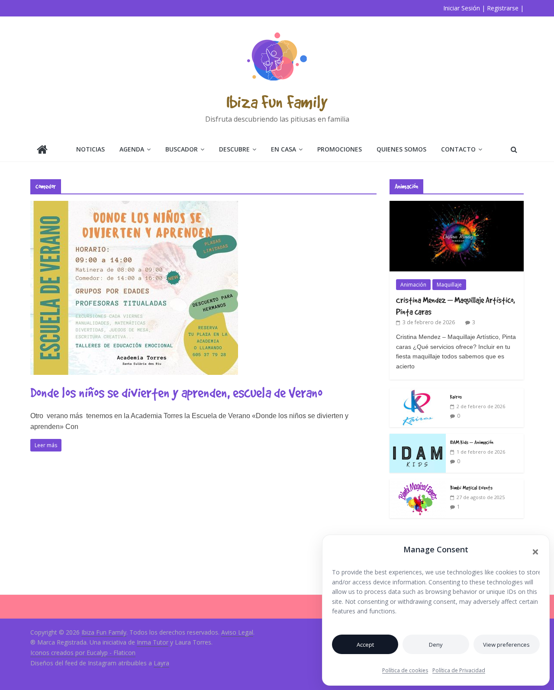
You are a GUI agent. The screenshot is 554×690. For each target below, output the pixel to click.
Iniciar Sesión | (464, 8)
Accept (365, 644)
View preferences (506, 644)
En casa (283, 149)
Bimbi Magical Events (471, 487)
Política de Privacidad (458, 670)
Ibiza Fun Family (277, 101)
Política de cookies (405, 670)
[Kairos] (418, 393)
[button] (535, 552)
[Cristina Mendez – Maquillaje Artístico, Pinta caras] (457, 205)
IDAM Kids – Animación (471, 442)
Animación (413, 284)
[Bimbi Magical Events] (418, 484)
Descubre (234, 149)
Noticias (90, 149)
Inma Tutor (152, 642)
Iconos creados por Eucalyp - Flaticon (82, 652)
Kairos (456, 396)
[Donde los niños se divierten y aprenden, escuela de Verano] (134, 206)
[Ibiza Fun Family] (42, 150)
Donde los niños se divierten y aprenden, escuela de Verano (176, 392)
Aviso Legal (237, 632)
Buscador (181, 149)
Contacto (458, 149)
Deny (436, 644)
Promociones (339, 149)
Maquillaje (449, 284)
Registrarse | (505, 8)
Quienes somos (401, 149)
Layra (161, 663)
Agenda (131, 149)
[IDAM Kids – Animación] (418, 438)
